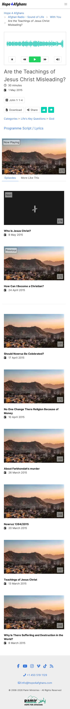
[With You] (51, 666)
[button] (66, 4)
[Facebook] (18, 666)
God (51, 118)
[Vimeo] (38, 666)
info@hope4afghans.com (36, 682)
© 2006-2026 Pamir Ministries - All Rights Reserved (35, 690)
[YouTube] (25, 666)
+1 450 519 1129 (36, 675)
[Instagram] (32, 666)
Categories (10, 118)
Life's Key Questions (33, 118)
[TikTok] (45, 666)
